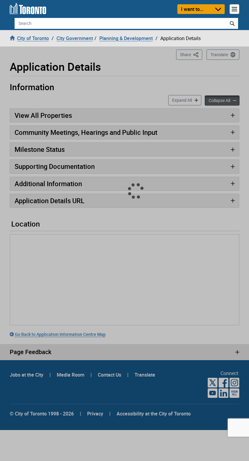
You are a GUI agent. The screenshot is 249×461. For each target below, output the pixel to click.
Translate (219, 54)
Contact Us (110, 268)
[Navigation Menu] (234, 9)
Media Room (71, 268)
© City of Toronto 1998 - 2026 (42, 307)
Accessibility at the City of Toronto (154, 307)
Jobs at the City (27, 268)
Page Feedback (30, 245)
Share (191, 54)
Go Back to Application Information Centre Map (60, 116)
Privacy (95, 307)
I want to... (192, 9)
